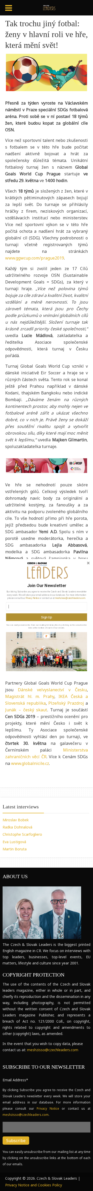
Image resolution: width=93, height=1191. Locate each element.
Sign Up (46, 617)
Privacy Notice (32, 598)
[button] (46, 585)
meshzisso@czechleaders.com (70, 598)
